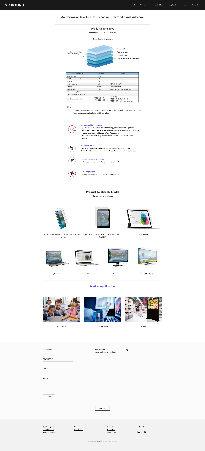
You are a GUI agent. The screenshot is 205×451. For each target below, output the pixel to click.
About (133, 5)
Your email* (48, 359)
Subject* (46, 369)
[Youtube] (145, 432)
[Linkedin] (139, 432)
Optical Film (144, 5)
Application (173, 5)
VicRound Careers (49, 433)
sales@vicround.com (108, 352)
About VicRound (48, 430)
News (185, 5)
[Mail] (126, 350)
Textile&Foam (159, 5)
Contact (195, 5)
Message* (47, 378)
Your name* (48, 349)
